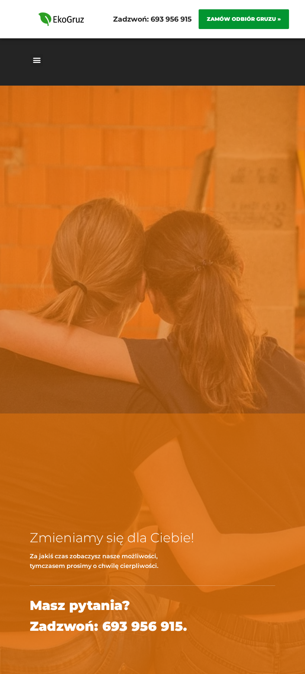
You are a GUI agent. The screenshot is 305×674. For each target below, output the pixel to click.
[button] (36, 60)
